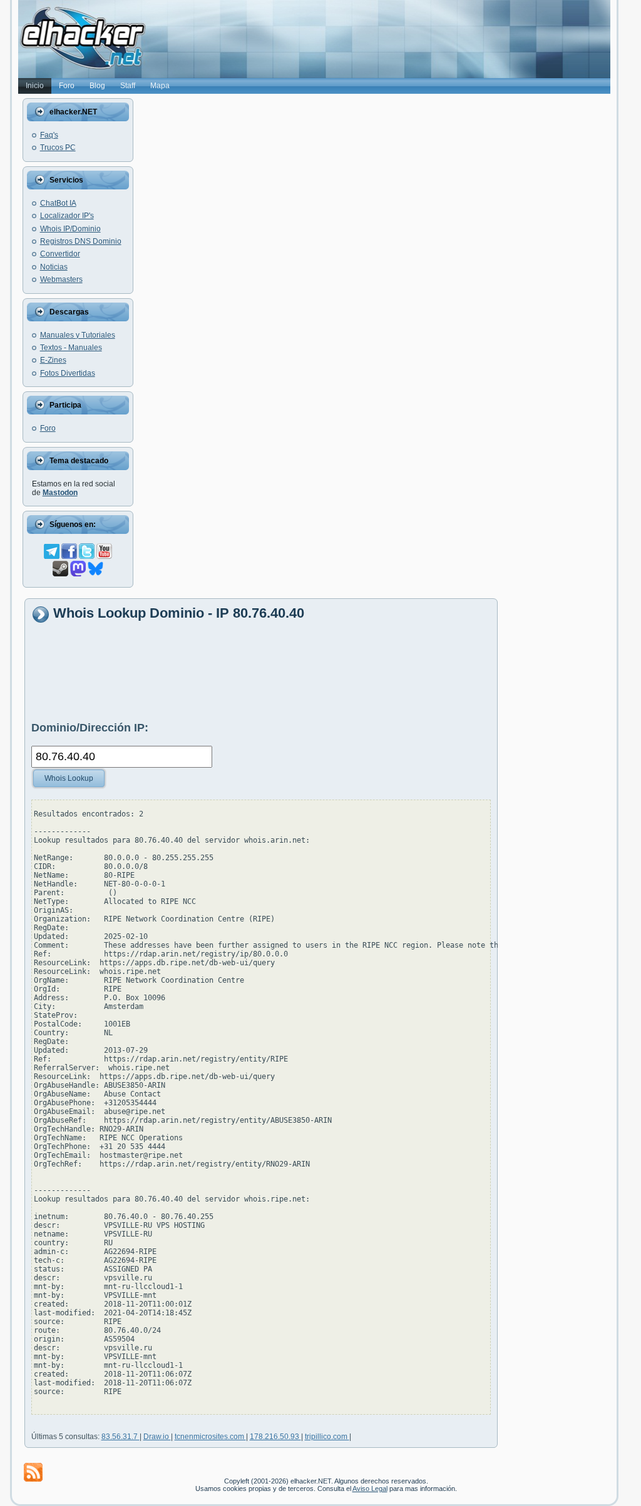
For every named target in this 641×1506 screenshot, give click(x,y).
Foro (48, 428)
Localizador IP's (67, 215)
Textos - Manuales (71, 347)
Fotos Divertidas (67, 373)
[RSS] (33, 1472)
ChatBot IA (58, 203)
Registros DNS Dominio (80, 241)
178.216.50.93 (275, 1436)
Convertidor (60, 253)
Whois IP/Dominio (70, 228)
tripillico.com (327, 1436)
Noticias (54, 267)
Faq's (49, 135)
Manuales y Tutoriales (77, 335)
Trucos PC (58, 147)
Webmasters (61, 279)
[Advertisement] (259, 671)
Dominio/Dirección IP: (89, 727)
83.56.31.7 (120, 1436)
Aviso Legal (369, 1488)
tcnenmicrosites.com (210, 1436)
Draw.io (157, 1436)
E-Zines (53, 360)
